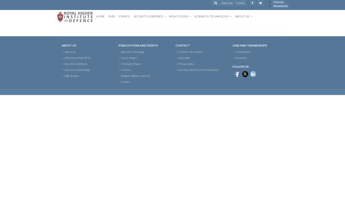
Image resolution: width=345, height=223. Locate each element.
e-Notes (126, 69)
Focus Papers (129, 57)
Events (124, 16)
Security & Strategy (132, 52)
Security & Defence (148, 16)
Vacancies (241, 57)
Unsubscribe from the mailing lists (198, 69)
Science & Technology (211, 16)
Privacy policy (186, 63)
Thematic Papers (131, 63)
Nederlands (281, 6)
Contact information (190, 52)
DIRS (112, 16)
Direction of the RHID (77, 57)
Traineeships (243, 52)
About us (242, 16)
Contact (240, 3)
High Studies (178, 16)
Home (100, 16)
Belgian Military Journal (135, 75)
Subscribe (227, 3)
